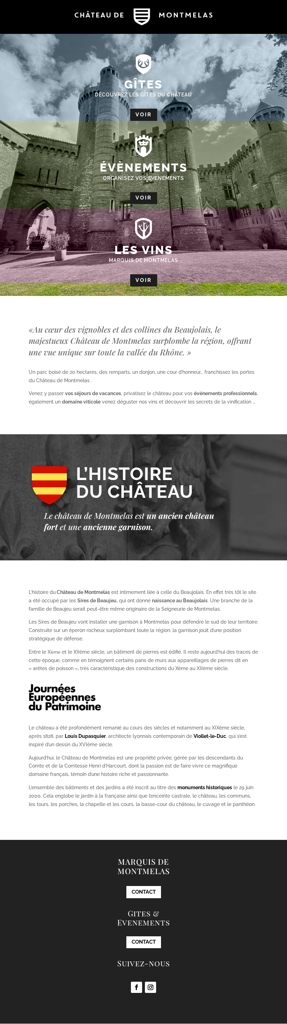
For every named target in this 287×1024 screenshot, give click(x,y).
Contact (144, 892)
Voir (143, 114)
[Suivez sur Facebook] (136, 987)
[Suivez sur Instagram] (150, 987)
